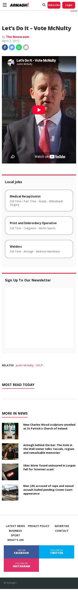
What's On (15, 540)
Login (69, 5)
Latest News (15, 526)
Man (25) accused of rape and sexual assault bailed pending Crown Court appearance (48, 489)
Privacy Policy (38, 526)
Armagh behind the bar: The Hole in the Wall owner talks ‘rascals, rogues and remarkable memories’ (48, 448)
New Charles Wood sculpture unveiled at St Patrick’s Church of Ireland (49, 426)
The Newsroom (17, 37)
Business (15, 530)
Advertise (62, 526)
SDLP (39, 365)
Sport (15, 535)
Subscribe (54, 5)
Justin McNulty (25, 365)
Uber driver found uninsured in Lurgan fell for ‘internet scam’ (49, 467)
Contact (62, 530)
